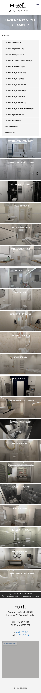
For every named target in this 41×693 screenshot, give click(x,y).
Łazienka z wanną (11, 121)
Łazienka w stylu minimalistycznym (18, 109)
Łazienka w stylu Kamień (14, 97)
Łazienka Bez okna (12, 43)
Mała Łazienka (10, 127)
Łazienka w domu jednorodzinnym (17, 61)
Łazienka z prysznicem (13, 115)
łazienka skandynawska (13, 55)
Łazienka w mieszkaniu (13, 67)
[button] (37, 5)
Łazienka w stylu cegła (13, 79)
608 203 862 (22, 632)
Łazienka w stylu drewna (14, 85)
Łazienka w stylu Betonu (14, 73)
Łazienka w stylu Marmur (14, 103)
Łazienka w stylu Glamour (14, 91)
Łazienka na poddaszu (13, 49)
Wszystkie (8, 133)
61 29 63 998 (22, 635)
